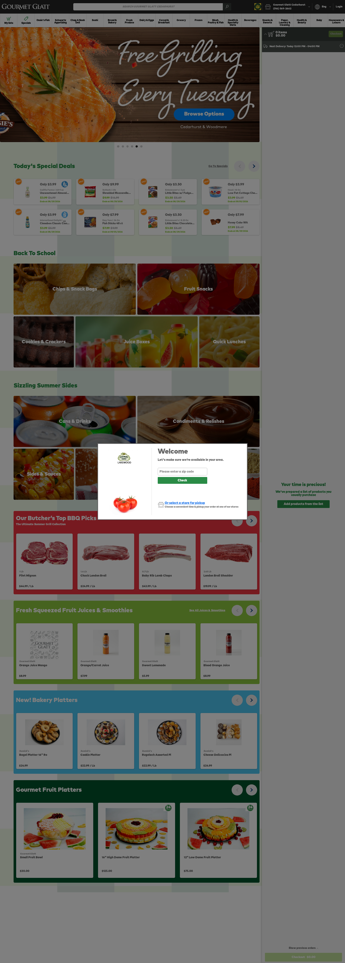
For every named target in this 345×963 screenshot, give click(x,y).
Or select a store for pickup (185, 503)
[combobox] (182, 471)
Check (182, 480)
